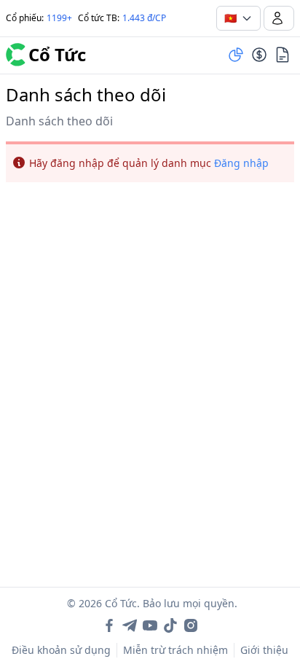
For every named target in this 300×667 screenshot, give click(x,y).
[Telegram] (129, 625)
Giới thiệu (264, 650)
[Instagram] (191, 625)
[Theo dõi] (236, 54)
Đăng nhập (241, 163)
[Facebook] (109, 625)
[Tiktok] (170, 625)
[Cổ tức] (259, 54)
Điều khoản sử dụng (61, 650)
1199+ (59, 18)
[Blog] (282, 54)
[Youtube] (150, 625)
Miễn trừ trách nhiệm (175, 650)
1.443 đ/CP (144, 18)
